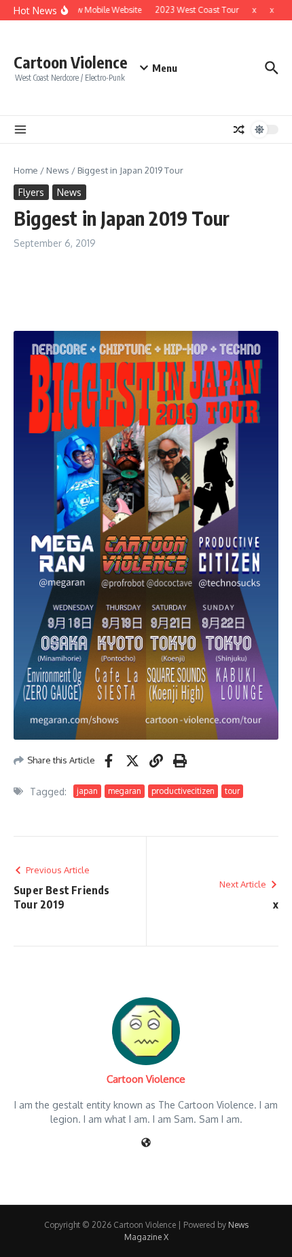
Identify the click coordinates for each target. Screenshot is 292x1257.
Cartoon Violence (71, 62)
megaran (124, 791)
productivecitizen (183, 791)
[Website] (146, 1143)
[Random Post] (239, 129)
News (57, 170)
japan (87, 791)
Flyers (31, 192)
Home (26, 170)
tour (232, 791)
